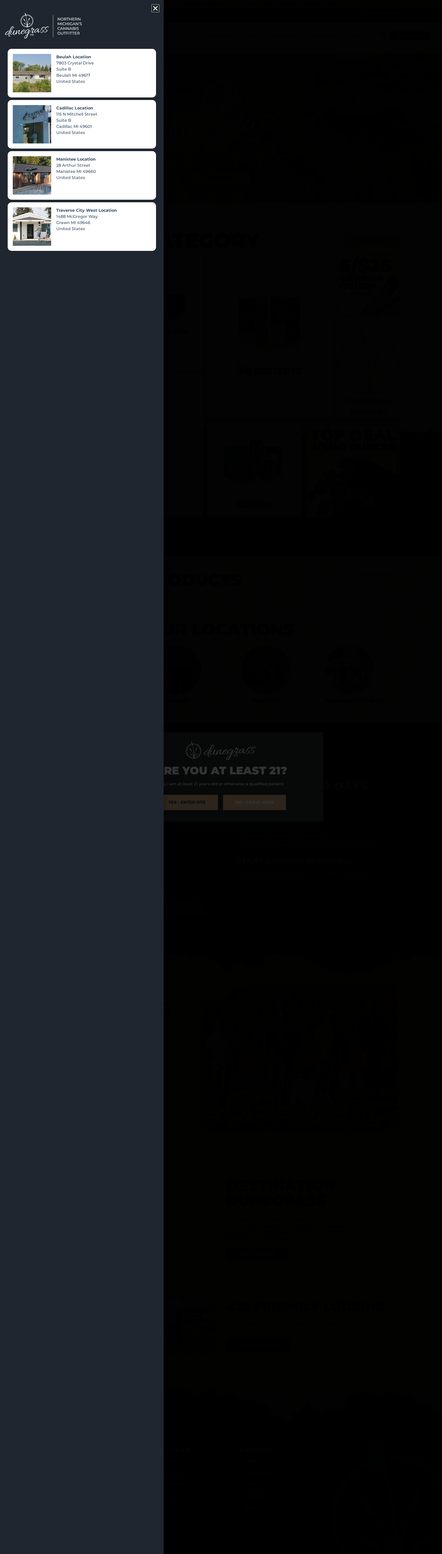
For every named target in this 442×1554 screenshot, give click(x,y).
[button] (155, 8)
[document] (221, 777)
